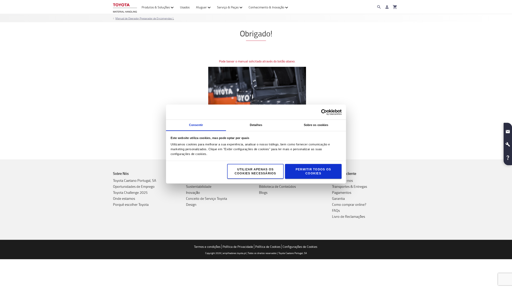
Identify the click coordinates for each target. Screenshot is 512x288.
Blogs (263, 192)
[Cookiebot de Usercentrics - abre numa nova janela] (324, 112)
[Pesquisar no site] (379, 7)
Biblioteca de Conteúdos (277, 186)
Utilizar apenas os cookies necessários (255, 171)
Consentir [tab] (196, 125)
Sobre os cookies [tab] (316, 125)
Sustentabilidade (198, 186)
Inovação (193, 192)
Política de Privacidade (238, 246)
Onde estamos (124, 198)
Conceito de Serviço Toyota (206, 198)
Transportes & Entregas (349, 186)
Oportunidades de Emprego (134, 186)
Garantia (338, 198)
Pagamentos (341, 192)
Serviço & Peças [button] (228, 7)
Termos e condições (207, 246)
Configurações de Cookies (300, 246)
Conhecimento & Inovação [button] (266, 7)
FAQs (336, 210)
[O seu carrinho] (395, 7)
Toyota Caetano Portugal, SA (134, 180)
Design (191, 204)
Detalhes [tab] (256, 125)
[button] (508, 130)
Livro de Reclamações (348, 216)
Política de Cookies (267, 246)
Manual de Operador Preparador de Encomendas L (144, 18)
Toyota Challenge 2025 (130, 192)
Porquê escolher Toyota (131, 204)
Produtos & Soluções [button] (156, 7)
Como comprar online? (349, 204)
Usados (185, 7)
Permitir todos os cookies (313, 171)
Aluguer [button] (201, 7)
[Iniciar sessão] (387, 7)
